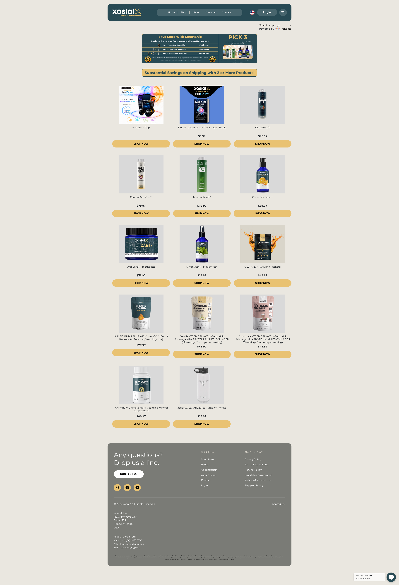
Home (171, 12)
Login (267, 12)
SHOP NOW (141, 143)
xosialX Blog (208, 474)
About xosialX (209, 469)
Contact (226, 12)
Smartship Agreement (258, 474)
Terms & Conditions (256, 464)
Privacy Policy (253, 459)
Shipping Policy (254, 485)
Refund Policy (253, 469)
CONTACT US (128, 474)
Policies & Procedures (258, 480)
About (196, 12)
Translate (285, 28)
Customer (210, 12)
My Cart (205, 464)
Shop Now (207, 459)
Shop (184, 12)
